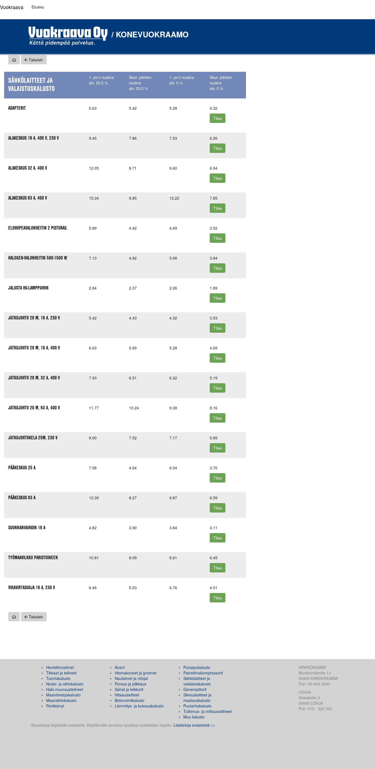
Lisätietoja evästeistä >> (194, 725)
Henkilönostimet (60, 667)
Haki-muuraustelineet (64, 689)
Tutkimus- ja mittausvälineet (207, 711)
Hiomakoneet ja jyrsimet (135, 673)
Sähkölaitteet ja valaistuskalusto (197, 681)
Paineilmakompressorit (203, 673)
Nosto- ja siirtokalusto (64, 684)
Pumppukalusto (196, 667)
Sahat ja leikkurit (129, 689)
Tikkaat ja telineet (61, 673)
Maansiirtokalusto (61, 700)
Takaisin (35, 59)
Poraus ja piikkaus (130, 684)
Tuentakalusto (58, 678)
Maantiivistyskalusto (63, 695)
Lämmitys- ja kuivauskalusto (139, 706)
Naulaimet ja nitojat (131, 678)
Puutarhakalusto (197, 706)
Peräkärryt (55, 706)
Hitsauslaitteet (127, 695)
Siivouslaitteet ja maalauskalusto (197, 697)
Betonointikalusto (129, 700)
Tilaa (217, 118)
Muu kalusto (194, 717)
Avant (120, 667)
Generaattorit (194, 689)
